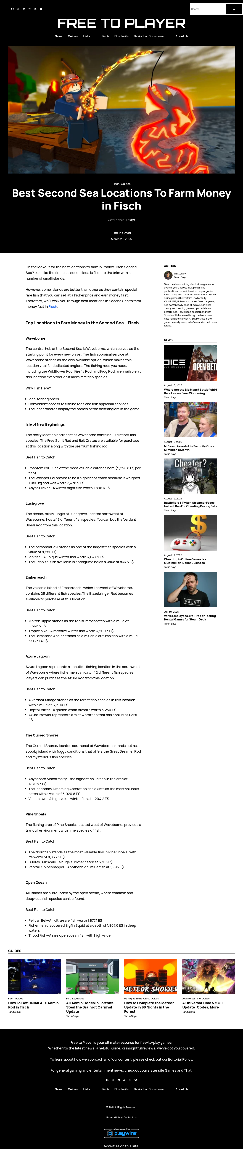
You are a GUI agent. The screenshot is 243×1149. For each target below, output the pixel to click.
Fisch (116, 184)
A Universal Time (191, 998)
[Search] (234, 9)
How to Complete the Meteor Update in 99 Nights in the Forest (149, 1007)
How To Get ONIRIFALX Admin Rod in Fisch (33, 1005)
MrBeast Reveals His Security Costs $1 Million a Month (189, 448)
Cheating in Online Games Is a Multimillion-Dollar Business (185, 561)
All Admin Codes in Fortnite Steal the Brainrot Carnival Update (89, 1007)
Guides (126, 184)
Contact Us (130, 1117)
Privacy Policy (114, 1117)
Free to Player (121, 23)
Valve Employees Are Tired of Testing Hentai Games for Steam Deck (190, 617)
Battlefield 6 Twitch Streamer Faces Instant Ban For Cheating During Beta (190, 504)
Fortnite (70, 998)
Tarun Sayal (121, 232)
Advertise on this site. (121, 1146)
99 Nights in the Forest (137, 998)
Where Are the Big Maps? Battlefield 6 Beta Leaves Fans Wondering (190, 391)
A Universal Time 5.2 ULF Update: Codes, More (203, 1005)
